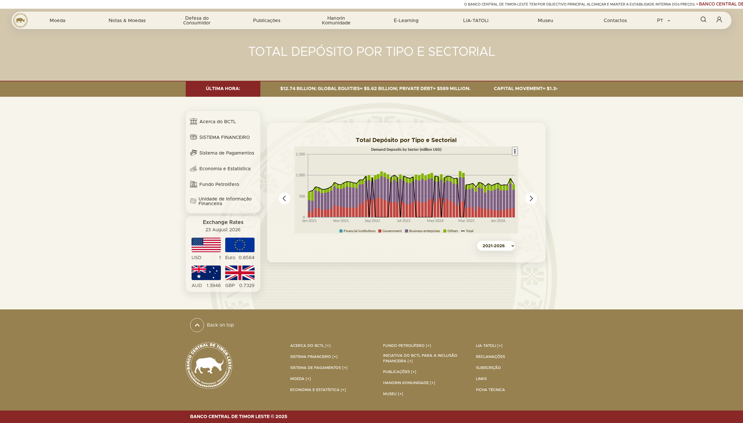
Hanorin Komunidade (336, 20)
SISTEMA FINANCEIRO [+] (314, 357)
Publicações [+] (399, 372)
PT (661, 20)
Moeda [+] (300, 379)
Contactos (615, 20)
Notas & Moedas (127, 20)
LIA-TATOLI (475, 20)
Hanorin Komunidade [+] (409, 383)
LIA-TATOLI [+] (489, 346)
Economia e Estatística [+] (318, 390)
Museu (545, 20)
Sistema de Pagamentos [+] (318, 368)
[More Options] (515, 151)
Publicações (266, 20)
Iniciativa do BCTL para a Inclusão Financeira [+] (420, 358)
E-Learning (406, 20)
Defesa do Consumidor (196, 20)
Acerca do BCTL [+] (310, 346)
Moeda (57, 20)
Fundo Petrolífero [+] (407, 346)
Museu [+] (393, 394)
